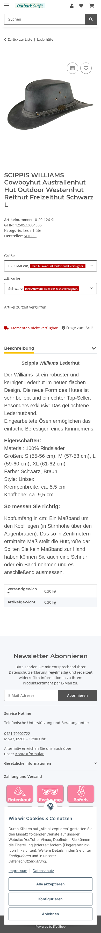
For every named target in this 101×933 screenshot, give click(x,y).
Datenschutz (43, 870)
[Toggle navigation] (6, 3)
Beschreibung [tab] (19, 348)
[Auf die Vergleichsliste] (72, 68)
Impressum (18, 870)
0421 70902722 (17, 733)
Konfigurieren (50, 899)
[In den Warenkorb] (8, 55)
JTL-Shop (59, 926)
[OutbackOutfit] (30, 6)
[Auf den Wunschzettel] (86, 68)
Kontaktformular (29, 753)
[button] (71, 6)
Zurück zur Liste (20, 39)
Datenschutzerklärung (28, 672)
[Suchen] (91, 19)
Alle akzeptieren (50, 884)
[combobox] (50, 265)
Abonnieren (77, 695)
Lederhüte (32, 230)
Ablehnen (50, 914)
